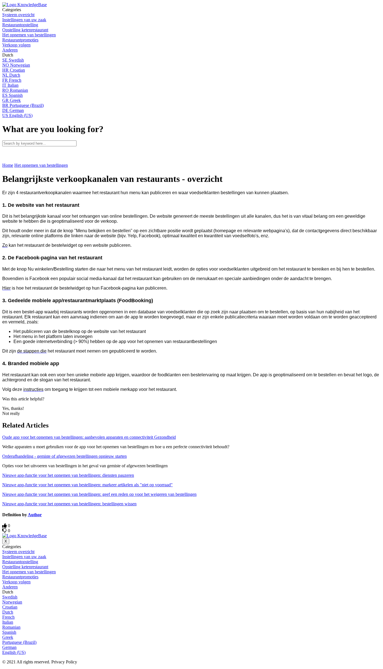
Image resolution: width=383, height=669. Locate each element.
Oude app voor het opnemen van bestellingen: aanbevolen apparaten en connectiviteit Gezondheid (89, 437)
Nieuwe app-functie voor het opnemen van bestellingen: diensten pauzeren (68, 475)
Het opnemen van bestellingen (41, 165)
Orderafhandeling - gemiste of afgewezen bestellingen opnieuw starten (64, 456)
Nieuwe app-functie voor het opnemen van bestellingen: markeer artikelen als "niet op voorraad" (87, 484)
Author (35, 514)
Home (7, 165)
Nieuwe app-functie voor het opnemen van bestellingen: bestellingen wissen (69, 503)
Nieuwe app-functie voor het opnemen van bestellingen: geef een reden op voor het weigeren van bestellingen (99, 494)
